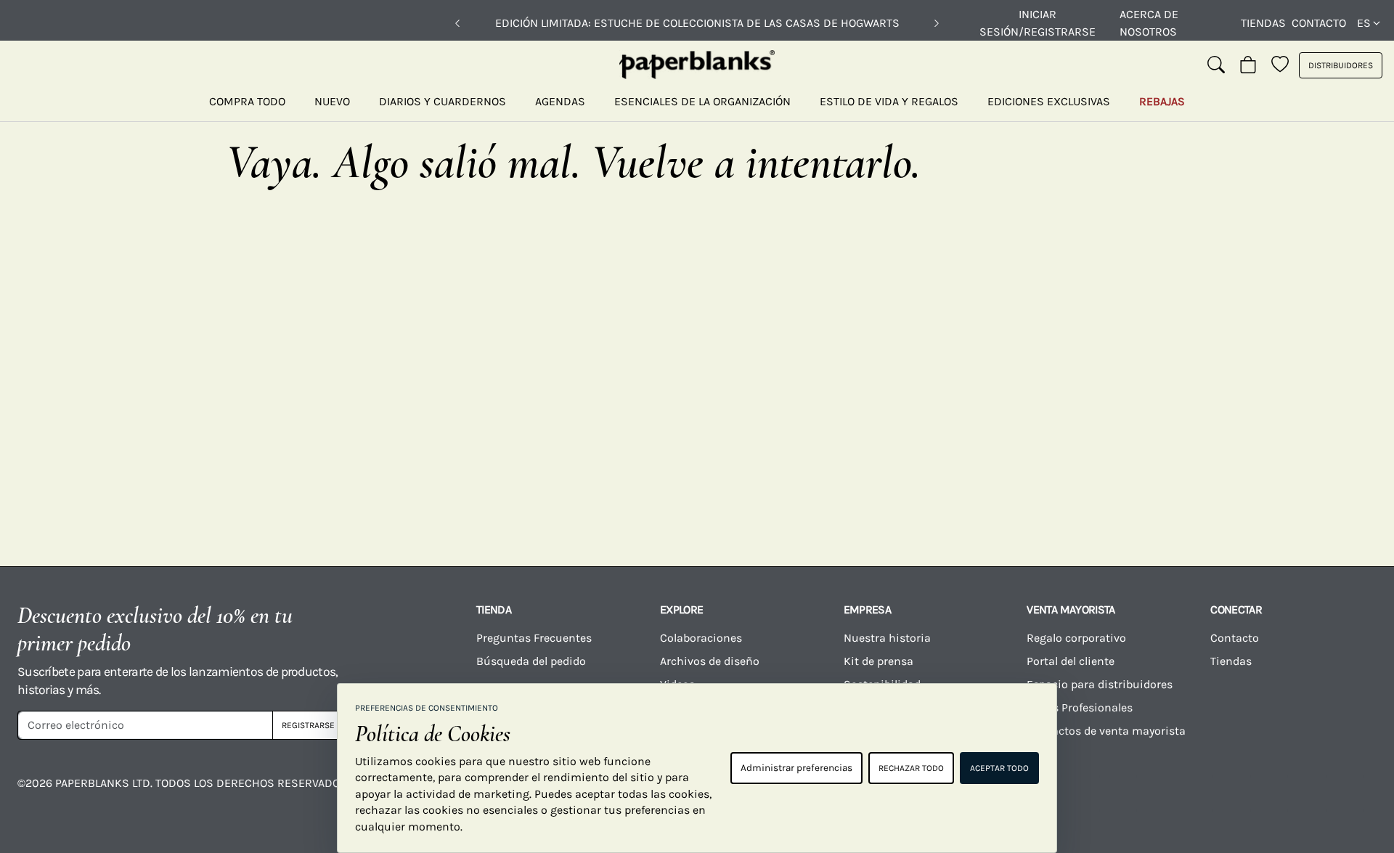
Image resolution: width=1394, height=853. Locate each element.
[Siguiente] (937, 23)
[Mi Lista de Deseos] (1280, 65)
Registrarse (308, 725)
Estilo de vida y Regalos (889, 101)
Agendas (560, 101)
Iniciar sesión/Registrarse (1037, 22)
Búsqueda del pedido (532, 661)
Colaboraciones (701, 638)
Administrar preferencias (796, 767)
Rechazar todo (911, 768)
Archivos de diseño (709, 661)
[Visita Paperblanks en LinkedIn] (1269, 793)
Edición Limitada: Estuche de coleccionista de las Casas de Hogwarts (697, 23)
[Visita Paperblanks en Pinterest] (1345, 793)
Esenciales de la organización (702, 101)
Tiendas (1263, 23)
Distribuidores (1340, 65)
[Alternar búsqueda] (1216, 65)
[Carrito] (1248, 65)
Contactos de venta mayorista (1106, 731)
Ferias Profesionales (1080, 707)
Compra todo (247, 101)
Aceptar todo (999, 768)
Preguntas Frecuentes (534, 638)
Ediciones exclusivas (1048, 101)
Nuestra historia (887, 638)
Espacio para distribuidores (1100, 684)
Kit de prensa (878, 661)
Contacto (1319, 23)
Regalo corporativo (1076, 638)
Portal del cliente (1070, 661)
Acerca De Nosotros (1149, 22)
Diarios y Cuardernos (442, 101)
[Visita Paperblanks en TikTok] (1193, 793)
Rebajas (1162, 101)
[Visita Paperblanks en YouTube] (1118, 793)
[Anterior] (457, 23)
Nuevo (332, 101)
